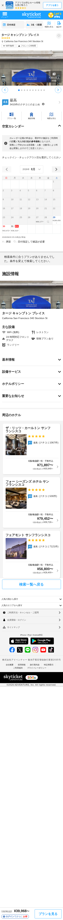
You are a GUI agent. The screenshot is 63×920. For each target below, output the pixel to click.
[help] (43, 104)
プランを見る (48, 914)
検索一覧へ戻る (31, 584)
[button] (56, 184)
